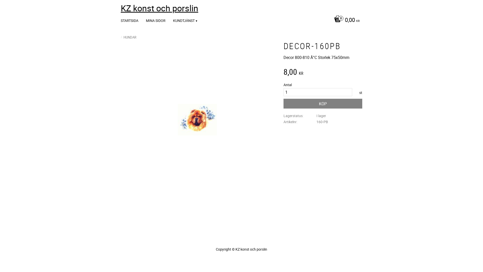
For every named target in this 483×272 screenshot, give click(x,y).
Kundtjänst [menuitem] (184, 20)
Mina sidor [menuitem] (156, 20)
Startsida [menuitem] (129, 20)
